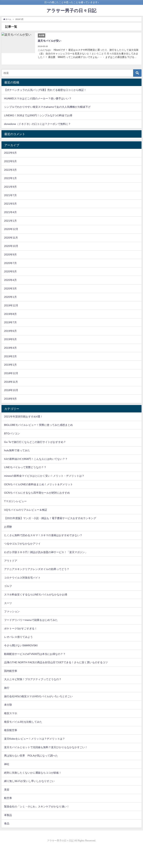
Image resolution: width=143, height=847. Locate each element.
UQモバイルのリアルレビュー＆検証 (25, 509)
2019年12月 (11, 305)
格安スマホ (10, 713)
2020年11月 (11, 237)
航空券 (8, 798)
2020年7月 (10, 263)
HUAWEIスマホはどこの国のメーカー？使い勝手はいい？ (38, 98)
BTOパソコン (12, 433)
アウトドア (10, 560)
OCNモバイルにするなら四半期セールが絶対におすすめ (37, 492)
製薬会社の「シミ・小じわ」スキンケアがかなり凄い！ (36, 806)
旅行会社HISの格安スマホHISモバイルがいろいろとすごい (38, 696)
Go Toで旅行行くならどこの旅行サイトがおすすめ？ (35, 442)
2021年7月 (10, 195)
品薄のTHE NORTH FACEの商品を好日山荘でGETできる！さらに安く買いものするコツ (56, 662)
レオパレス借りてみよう (18, 637)
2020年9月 (10, 254)
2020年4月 (10, 280)
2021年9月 (10, 186)
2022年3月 (10, 170)
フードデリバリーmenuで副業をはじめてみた (31, 620)
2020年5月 (10, 271)
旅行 (6, 687)
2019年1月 (10, 364)
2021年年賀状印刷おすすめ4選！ (23, 416)
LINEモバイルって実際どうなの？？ (25, 467)
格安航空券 (10, 730)
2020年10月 (11, 246)
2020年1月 (10, 297)
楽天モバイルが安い (49, 40)
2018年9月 (10, 398)
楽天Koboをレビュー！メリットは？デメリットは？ (34, 738)
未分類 (8, 704)
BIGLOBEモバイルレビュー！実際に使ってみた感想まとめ (38, 425)
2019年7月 (10, 322)
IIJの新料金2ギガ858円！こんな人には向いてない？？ (36, 459)
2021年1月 (10, 220)
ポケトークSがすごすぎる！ (20, 628)
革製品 (8, 815)
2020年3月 (10, 288)
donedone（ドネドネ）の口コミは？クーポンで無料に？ (37, 124)
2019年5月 (10, 339)
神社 (6, 764)
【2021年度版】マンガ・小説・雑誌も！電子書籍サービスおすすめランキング (50, 518)
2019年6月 (10, 331)
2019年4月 (10, 347)
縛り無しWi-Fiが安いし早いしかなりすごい (29, 781)
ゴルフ (8, 586)
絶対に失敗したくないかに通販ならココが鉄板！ (32, 772)
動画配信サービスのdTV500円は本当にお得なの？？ (35, 654)
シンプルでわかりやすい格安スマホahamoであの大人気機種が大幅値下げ (47, 107)
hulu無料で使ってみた (17, 450)
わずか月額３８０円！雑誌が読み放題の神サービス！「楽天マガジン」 (46, 552)
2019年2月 (10, 356)
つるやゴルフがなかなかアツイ (22, 543)
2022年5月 (10, 161)
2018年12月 (11, 373)
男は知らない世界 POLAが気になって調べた (31, 755)
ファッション (12, 611)
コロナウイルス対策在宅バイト (22, 577)
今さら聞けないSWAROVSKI (21, 645)
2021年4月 (10, 212)
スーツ (8, 603)
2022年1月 (10, 178)
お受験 (8, 526)
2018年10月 (11, 390)
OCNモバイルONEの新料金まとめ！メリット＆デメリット (38, 484)
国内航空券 (10, 671)
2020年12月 (11, 229)
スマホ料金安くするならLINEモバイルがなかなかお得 (35, 594)
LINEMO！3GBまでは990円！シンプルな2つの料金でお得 (38, 115)
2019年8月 (10, 314)
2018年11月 (11, 381)
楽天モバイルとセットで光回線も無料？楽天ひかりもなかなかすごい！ (46, 747)
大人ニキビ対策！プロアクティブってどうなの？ (32, 679)
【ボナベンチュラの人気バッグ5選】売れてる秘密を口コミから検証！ (45, 90)
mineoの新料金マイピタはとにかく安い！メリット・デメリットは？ (44, 475)
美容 (6, 789)
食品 (6, 823)
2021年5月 (10, 203)
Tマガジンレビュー (15, 501)
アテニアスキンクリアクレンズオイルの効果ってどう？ (36, 569)
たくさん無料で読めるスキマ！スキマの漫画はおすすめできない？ (43, 535)
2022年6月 (10, 152)
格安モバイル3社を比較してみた (23, 721)
